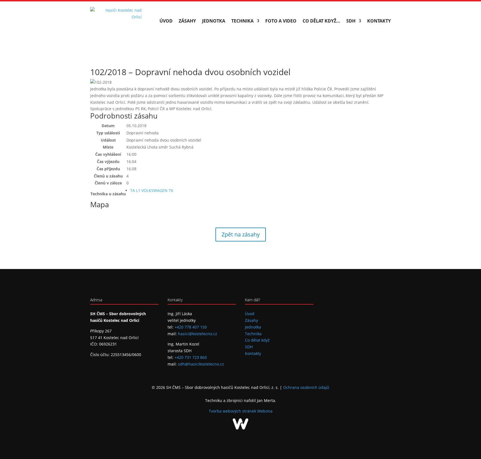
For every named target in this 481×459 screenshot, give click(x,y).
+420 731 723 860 (191, 357)
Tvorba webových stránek (233, 411)
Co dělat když (257, 340)
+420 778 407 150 (191, 327)
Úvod (166, 21)
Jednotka (213, 21)
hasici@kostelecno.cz (197, 333)
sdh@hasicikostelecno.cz (201, 364)
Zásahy (187, 21)
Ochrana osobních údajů (306, 387)
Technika (242, 21)
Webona (265, 411)
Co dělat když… (321, 21)
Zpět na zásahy (241, 234)
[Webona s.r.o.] (240, 428)
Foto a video (280, 21)
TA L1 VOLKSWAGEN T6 (151, 190)
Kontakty (379, 21)
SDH (350, 21)
